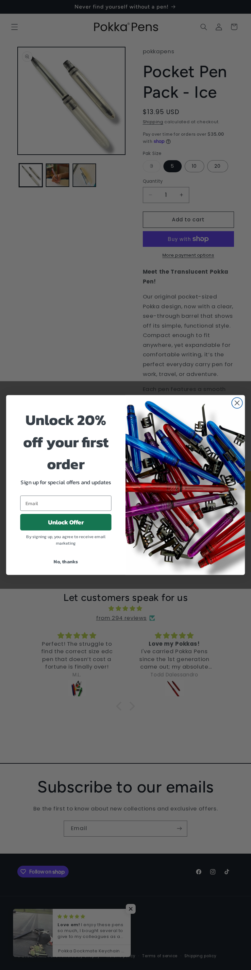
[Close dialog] (237, 403)
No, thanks (66, 561)
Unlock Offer (66, 522)
